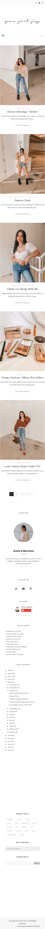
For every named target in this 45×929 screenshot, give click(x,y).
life (32, 827)
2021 (10, 679)
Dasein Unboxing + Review (22, 112)
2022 (10, 676)
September (14, 708)
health (34, 823)
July (11, 714)
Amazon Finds (22, 200)
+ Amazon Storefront (12, 639)
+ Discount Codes (11, 642)
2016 (10, 744)
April (11, 723)
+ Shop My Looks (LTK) (13, 636)
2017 (10, 741)
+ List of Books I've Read (14, 654)
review (18, 831)
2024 (10, 670)
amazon (19, 819)
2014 (10, 750)
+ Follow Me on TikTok (13, 631)
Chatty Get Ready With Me (22, 289)
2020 (10, 682)
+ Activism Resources (13, 649)
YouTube (25, 108)
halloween (25, 823)
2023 (10, 673)
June (11, 717)
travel (22, 835)
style (18, 108)
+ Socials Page (10, 652)
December (13, 685)
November (14, 688)
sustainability (11, 835)
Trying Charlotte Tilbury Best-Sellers (23, 378)
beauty (11, 197)
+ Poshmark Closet (12, 644)
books (9, 823)
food (16, 823)
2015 (10, 747)
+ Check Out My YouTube (14, 634)
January (13, 732)
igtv (26, 374)
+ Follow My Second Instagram (16, 647)
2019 (10, 735)
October (13, 691)
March (12, 726)
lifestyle (27, 197)
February (13, 729)
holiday (9, 827)
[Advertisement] (22, 778)
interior (19, 197)
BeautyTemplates (33, 926)
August (12, 711)
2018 (10, 738)
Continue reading (22, 125)
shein (26, 831)
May (11, 720)
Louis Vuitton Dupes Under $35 (22, 466)
